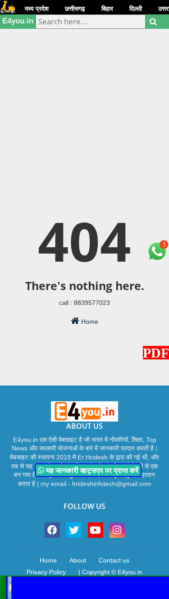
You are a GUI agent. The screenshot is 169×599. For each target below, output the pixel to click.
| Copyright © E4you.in (110, 572)
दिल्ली (135, 8)
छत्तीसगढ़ (75, 8)
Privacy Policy (46, 572)
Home (88, 321)
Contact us (114, 560)
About (77, 560)
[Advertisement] (84, 91)
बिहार (107, 8)
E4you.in (17, 21)
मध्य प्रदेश (37, 8)
